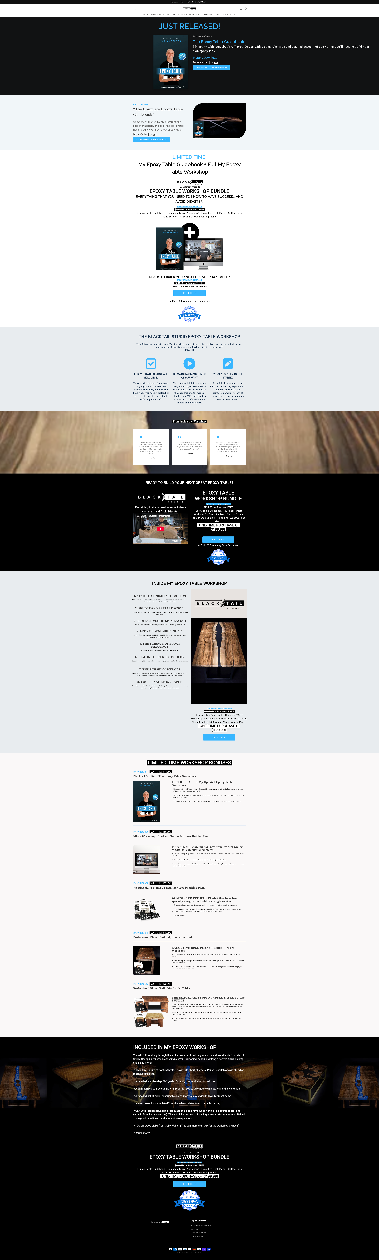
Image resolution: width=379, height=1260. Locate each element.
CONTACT (194, 1229)
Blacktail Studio (186, 1252)
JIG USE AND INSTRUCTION (201, 1225)
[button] (135, 8)
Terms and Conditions (198, 1232)
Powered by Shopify (196, 1252)
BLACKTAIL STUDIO (198, 1236)
